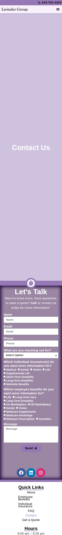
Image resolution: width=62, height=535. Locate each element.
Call (34, 303)
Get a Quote (31, 520)
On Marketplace (16, 404)
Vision (37, 369)
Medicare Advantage (19, 415)
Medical (11, 369)
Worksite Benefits (17, 384)
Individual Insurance (25, 505)
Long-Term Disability (19, 380)
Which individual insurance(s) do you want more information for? (29, 363)
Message (10, 424)
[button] (58, 9)
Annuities (45, 418)
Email (8, 326)
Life (47, 369)
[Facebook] (21, 472)
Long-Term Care (25, 397)
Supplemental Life (18, 373)
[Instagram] (40, 472)
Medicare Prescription (20, 418)
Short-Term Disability (20, 376)
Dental (24, 369)
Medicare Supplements (21, 411)
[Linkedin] (31, 472)
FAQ (31, 510)
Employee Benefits (25, 498)
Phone (8, 338)
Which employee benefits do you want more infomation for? (29, 391)
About (31, 492)
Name (8, 314)
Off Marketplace (41, 404)
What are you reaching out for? (27, 350)
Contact (31, 515)
